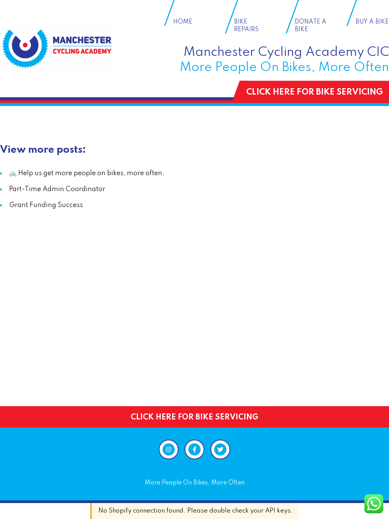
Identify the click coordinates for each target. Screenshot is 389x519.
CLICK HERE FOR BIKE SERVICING (314, 92)
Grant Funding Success (46, 205)
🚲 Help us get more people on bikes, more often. (86, 173)
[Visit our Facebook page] (194, 449)
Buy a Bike (372, 22)
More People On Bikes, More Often (195, 483)
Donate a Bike (310, 26)
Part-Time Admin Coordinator (57, 189)
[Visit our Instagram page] (169, 449)
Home (182, 22)
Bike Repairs (246, 26)
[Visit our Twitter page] (220, 449)
